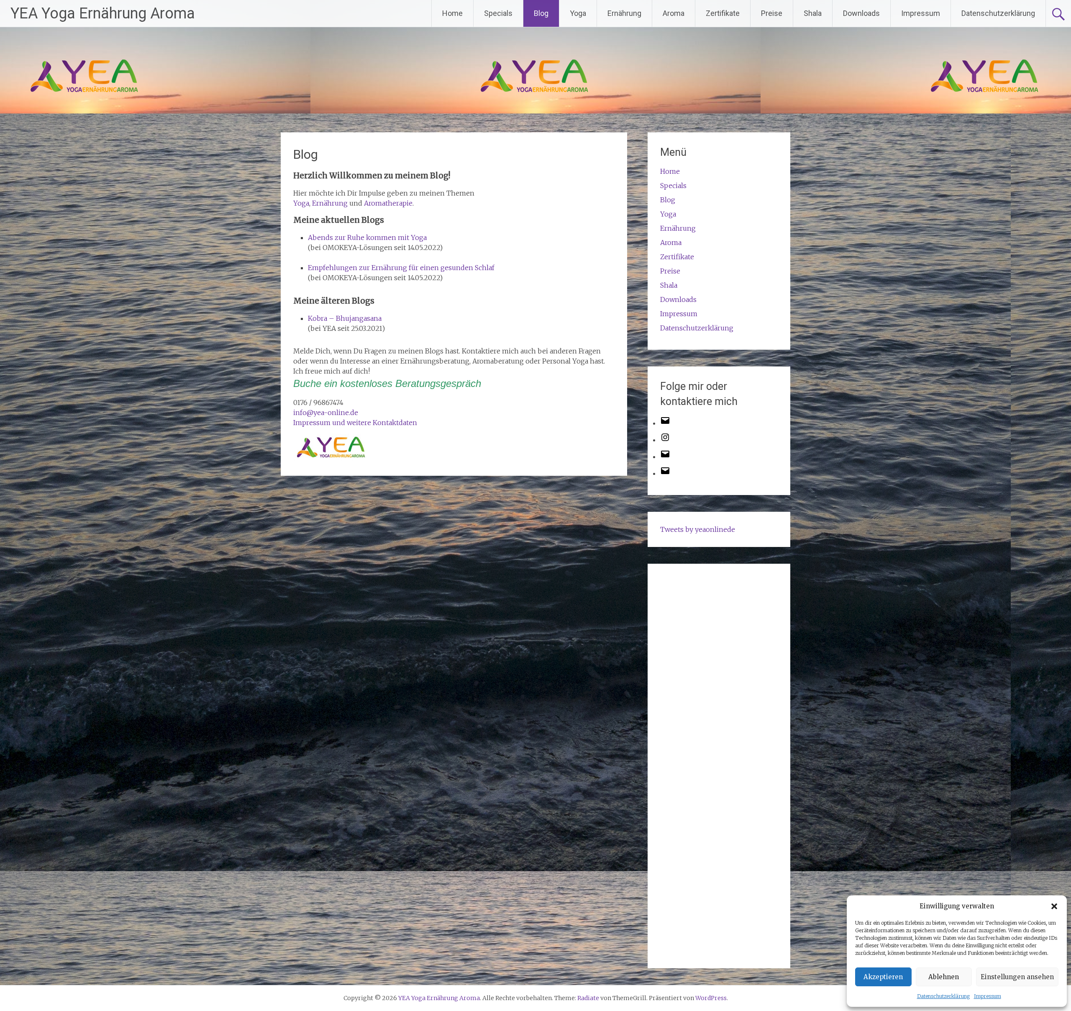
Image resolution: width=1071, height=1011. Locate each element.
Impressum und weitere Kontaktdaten (355, 422)
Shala (813, 13)
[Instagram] (665, 440)
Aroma (673, 13)
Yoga (578, 13)
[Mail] (665, 456)
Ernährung (624, 13)
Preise (771, 13)
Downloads (861, 13)
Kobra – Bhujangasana (345, 318)
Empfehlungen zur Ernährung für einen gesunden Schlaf (401, 267)
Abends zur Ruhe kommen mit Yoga (367, 237)
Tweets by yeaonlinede (697, 529)
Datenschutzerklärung (943, 996)
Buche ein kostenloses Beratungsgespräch (387, 383)
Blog (541, 13)
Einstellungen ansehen (1017, 977)
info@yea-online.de (325, 412)
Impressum (987, 996)
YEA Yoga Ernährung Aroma (102, 13)
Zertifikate (723, 13)
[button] (1054, 906)
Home (452, 13)
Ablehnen (943, 977)
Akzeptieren (883, 977)
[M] (665, 423)
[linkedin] (665, 473)
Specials (498, 13)
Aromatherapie (388, 203)
